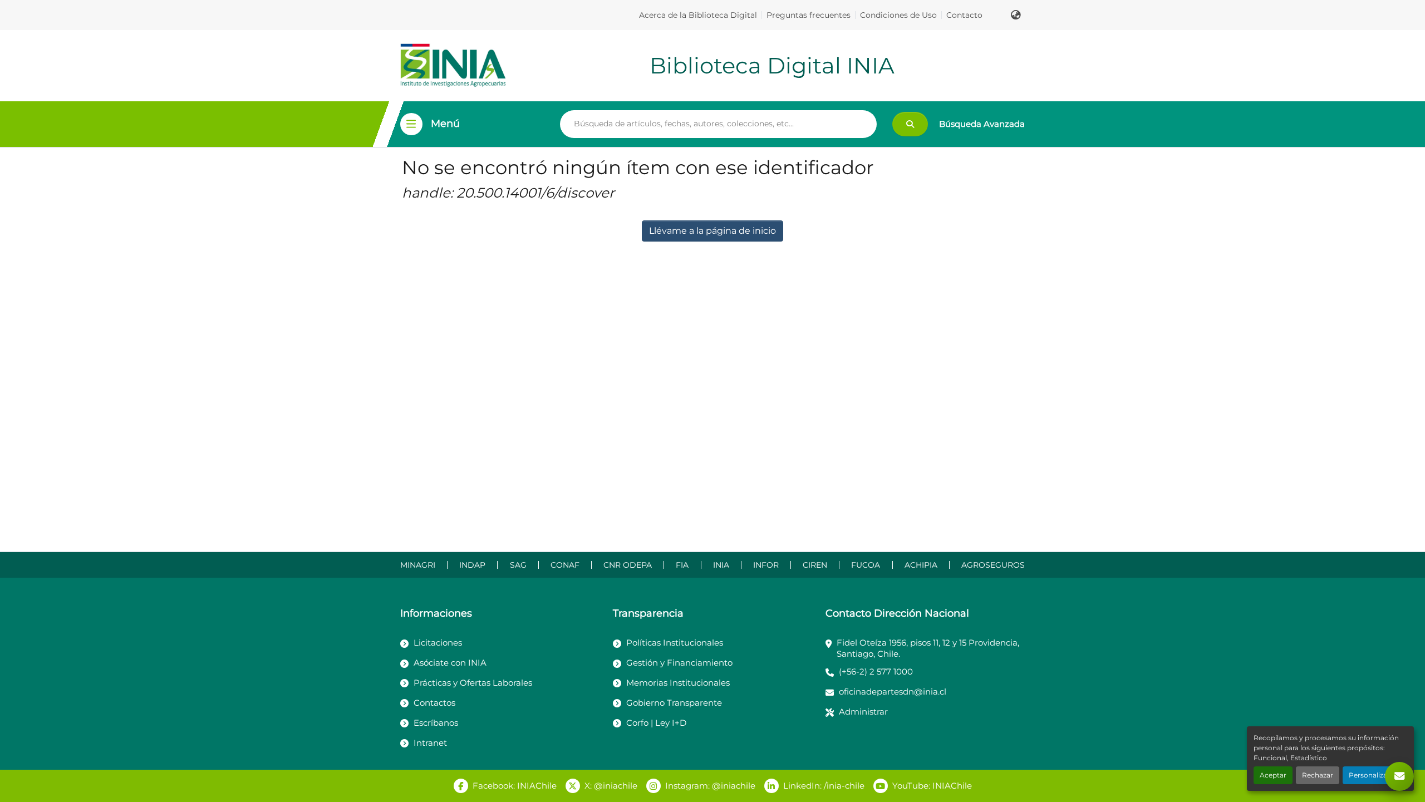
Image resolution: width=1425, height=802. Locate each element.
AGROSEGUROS (993, 565)
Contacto (964, 15)
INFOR (766, 565)
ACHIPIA (921, 565)
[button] (1016, 15)
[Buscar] (910, 124)
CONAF (565, 565)
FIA (682, 565)
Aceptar (1273, 775)
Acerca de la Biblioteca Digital (698, 15)
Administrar (863, 711)
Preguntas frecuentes (808, 15)
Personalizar (1369, 775)
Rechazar (1317, 775)
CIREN (815, 565)
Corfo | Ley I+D (656, 722)
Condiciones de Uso (898, 15)
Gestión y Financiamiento (679, 662)
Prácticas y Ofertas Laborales (473, 682)
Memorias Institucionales (678, 682)
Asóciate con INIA (450, 662)
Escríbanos (436, 722)
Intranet (430, 742)
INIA (721, 565)
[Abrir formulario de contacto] (1399, 776)
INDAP (472, 565)
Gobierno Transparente (674, 702)
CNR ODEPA (627, 565)
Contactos (434, 702)
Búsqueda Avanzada (982, 124)
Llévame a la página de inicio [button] (712, 230)
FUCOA (865, 565)
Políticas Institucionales (674, 642)
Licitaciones (438, 642)
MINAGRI (417, 565)
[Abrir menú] (411, 124)
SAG (518, 565)
